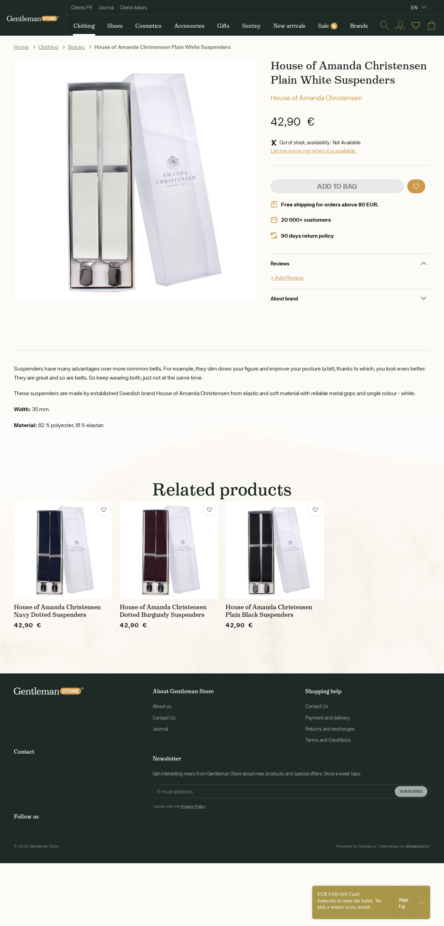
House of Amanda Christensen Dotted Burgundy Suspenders (163, 611)
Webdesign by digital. (404, 846)
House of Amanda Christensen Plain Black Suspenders (268, 611)
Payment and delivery (327, 718)
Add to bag (337, 186)
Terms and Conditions (328, 740)
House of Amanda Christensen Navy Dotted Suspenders (57, 611)
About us (162, 706)
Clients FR (81, 7)
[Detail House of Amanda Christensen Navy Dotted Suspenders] (63, 550)
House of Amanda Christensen (316, 98)
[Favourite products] (415, 25)
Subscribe (411, 791)
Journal (106, 7)
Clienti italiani (133, 7)
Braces (76, 47)
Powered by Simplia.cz (356, 846)
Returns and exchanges (330, 729)
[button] (416, 186)
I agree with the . (179, 806)
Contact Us (164, 718)
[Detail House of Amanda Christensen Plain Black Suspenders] (274, 550)
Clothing (48, 47)
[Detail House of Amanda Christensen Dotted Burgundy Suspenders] (169, 550)
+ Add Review (287, 277)
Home (21, 47)
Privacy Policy (193, 806)
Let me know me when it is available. (314, 150)
